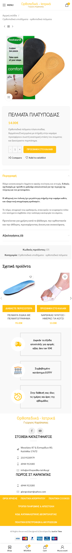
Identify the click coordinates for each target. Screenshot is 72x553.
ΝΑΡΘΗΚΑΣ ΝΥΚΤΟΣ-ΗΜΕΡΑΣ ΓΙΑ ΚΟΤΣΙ (53, 316)
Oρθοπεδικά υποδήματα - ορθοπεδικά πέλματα (27, 19)
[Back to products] (9, 27)
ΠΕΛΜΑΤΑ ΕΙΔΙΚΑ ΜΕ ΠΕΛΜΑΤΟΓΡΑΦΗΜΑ (18, 316)
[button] (53, 308)
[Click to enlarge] (9, 97)
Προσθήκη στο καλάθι (40, 149)
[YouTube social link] (40, 431)
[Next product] (13, 27)
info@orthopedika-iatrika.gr (35, 470)
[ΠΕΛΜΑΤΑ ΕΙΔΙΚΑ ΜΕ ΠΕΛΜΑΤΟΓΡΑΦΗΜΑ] (19, 288)
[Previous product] (5, 27)
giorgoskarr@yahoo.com (33, 491)
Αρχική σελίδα (10, 15)
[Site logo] (36, 4)
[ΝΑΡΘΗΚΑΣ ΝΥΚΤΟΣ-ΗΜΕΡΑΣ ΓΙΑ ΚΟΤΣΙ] (53, 288)
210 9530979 (28, 457)
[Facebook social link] (31, 431)
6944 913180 (28, 463)
